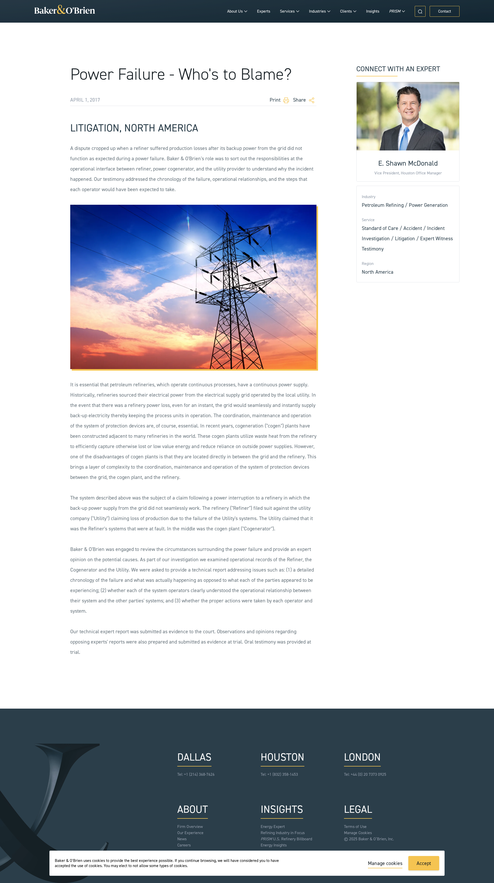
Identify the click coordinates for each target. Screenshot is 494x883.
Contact (444, 11)
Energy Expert (273, 826)
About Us (235, 11)
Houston (282, 757)
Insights (372, 11)
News (182, 839)
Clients (346, 11)
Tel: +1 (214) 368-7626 (196, 774)
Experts (263, 11)
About (192, 809)
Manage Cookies (358, 832)
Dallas (194, 757)
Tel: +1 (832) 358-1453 (279, 774)
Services (287, 11)
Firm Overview (190, 826)
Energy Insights (274, 845)
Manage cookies (385, 863)
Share (300, 99)
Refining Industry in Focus (283, 832)
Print (276, 99)
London (362, 757)
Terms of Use (355, 826)
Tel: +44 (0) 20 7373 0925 (365, 774)
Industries (317, 11)
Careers (184, 845)
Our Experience (190, 832)
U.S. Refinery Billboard (286, 839)
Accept (424, 863)
